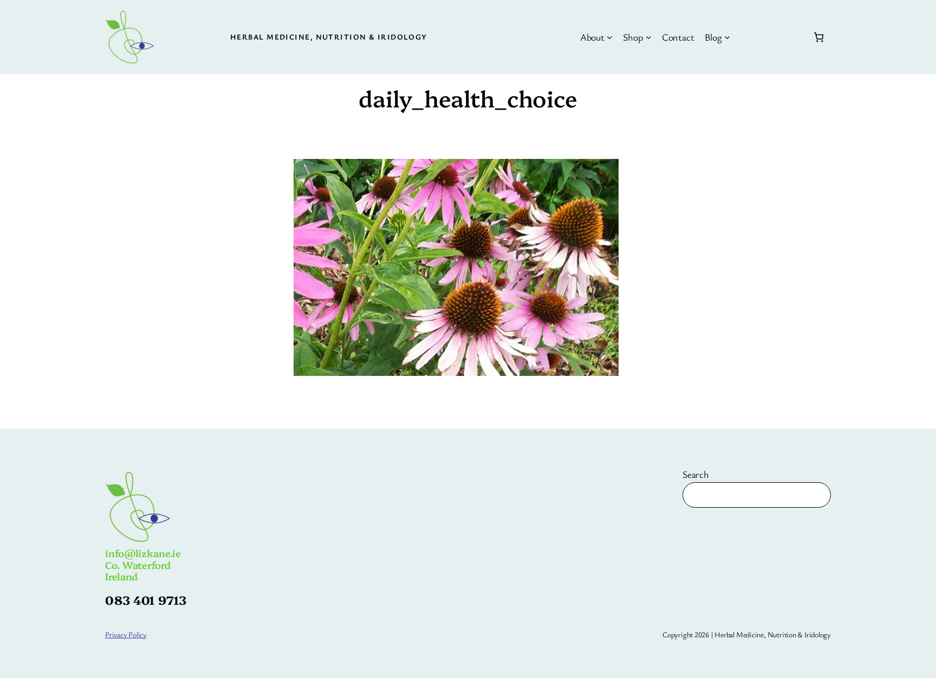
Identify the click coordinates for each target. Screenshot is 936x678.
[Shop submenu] (649, 37)
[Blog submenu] (727, 37)
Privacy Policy (126, 634)
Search (695, 474)
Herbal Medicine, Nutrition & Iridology (328, 36)
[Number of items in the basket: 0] (819, 37)
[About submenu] (610, 37)
